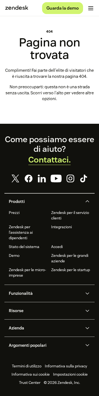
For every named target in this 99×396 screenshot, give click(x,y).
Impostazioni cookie (70, 374)
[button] (45, 201)
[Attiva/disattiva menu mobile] (91, 8)
